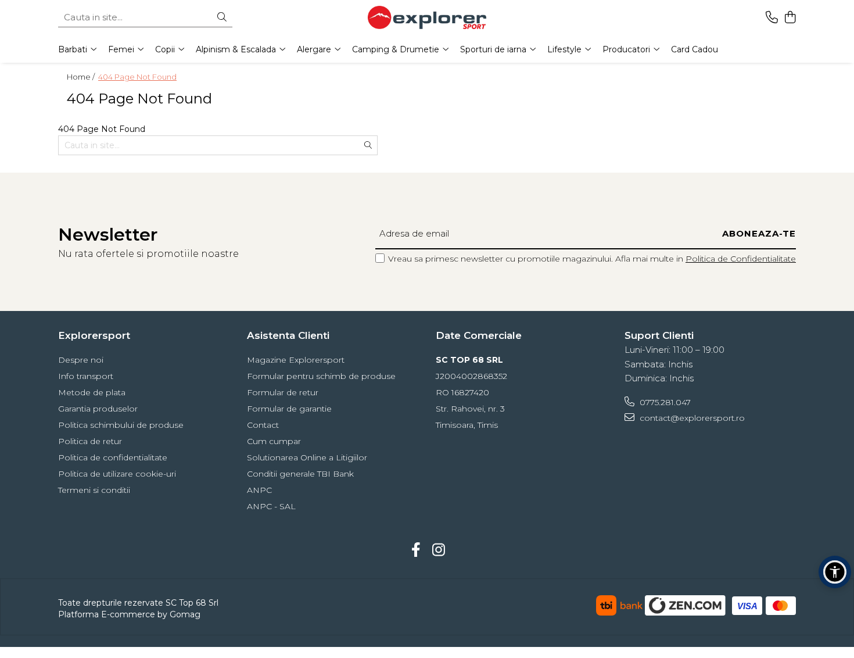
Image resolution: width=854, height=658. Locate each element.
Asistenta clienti (288, 335)
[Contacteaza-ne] (772, 17)
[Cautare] (221, 17)
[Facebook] (416, 550)
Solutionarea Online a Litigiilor (307, 457)
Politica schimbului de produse (121, 425)
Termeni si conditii (94, 490)
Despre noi (80, 360)
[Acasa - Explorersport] (427, 17)
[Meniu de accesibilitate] (835, 572)
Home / (81, 76)
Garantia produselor (98, 408)
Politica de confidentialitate (112, 457)
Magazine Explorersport (296, 360)
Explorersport (94, 335)
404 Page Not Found (137, 76)
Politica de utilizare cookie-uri (117, 474)
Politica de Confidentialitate (741, 258)
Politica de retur (90, 441)
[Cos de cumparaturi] (790, 17)
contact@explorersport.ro (691, 418)
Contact (263, 425)
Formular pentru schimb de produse (321, 376)
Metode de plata (91, 392)
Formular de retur (282, 392)
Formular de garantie (289, 408)
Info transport (85, 376)
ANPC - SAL (271, 506)
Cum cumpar (274, 441)
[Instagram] (438, 550)
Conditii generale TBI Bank (300, 474)
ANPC (259, 490)
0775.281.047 (664, 402)
